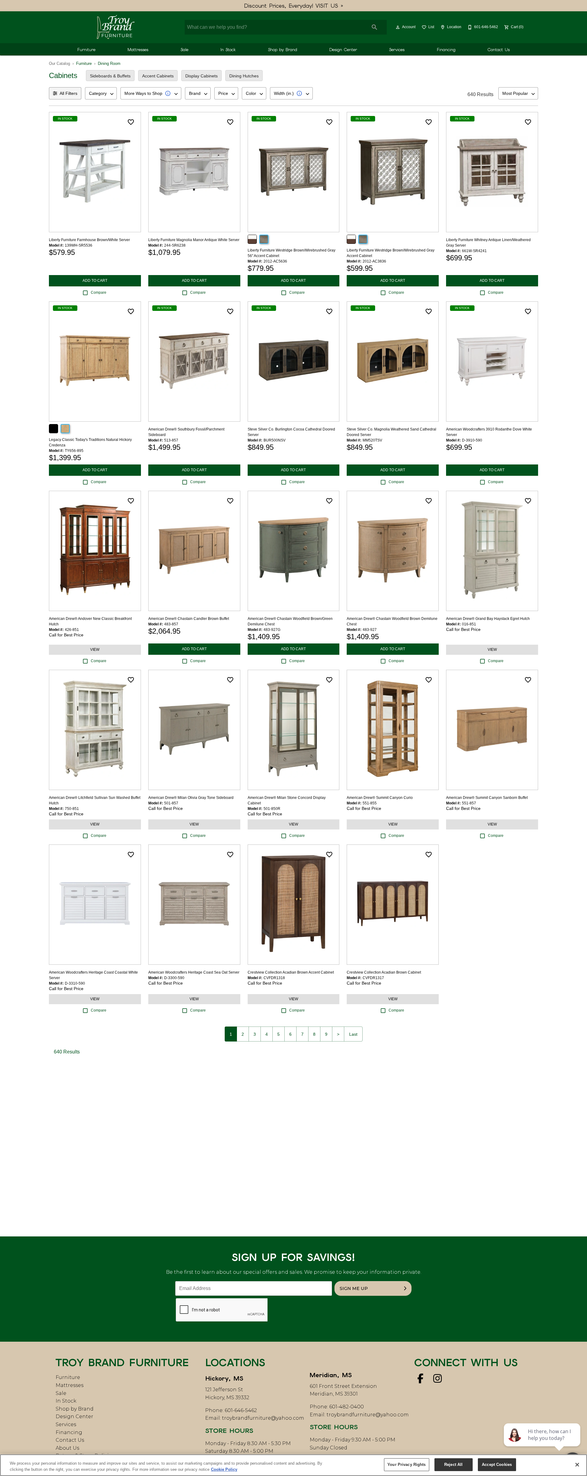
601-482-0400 (346, 1407)
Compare (98, 292)
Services (396, 49)
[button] (397, 27)
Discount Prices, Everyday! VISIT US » (293, 5)
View (94, 649)
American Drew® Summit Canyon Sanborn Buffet (487, 798)
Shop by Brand (282, 49)
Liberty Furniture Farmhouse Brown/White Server (89, 240)
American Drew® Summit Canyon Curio (380, 798)
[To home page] (115, 27)
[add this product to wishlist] (131, 122)
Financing (446, 49)
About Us (67, 1448)
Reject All (453, 1464)
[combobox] (101, 93)
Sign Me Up (354, 1288)
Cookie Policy (224, 1469)
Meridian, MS (331, 1375)
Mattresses (137, 49)
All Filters (68, 93)
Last (353, 1034)
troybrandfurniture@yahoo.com (263, 1418)
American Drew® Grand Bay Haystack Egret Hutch (488, 619)
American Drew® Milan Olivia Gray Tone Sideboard (191, 798)
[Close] (577, 1464)
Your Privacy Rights (406, 1464)
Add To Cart (95, 280)
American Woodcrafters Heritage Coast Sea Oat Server (193, 972)
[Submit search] (374, 27)
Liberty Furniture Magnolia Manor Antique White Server (193, 240)
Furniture (86, 49)
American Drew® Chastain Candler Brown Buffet (188, 619)
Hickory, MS (224, 1378)
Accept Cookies (497, 1464)
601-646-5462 (241, 1410)
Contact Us (499, 49)
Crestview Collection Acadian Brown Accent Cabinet (291, 972)
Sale (184, 49)
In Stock (228, 49)
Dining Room (109, 63)
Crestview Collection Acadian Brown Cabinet (384, 972)
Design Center (343, 49)
